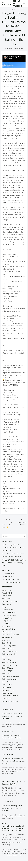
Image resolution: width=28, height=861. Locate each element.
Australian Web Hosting (9, 778)
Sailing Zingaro (7, 685)
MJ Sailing (6, 8)
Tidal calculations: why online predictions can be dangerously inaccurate (12, 716)
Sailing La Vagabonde (9, 651)
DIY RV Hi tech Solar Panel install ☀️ (7, 523)
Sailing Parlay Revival (9, 662)
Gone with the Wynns (9, 615)
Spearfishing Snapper (22, 522)
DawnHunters (6, 604)
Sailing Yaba (6, 682)
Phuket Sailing (8, 709)
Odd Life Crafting (7, 632)
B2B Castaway (7, 596)
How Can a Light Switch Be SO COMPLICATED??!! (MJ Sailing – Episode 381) (13, 547)
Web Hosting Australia (12, 582)
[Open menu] (24, 3)
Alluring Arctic (6, 590)
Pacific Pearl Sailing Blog (10, 635)
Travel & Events (7, 693)
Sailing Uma (6, 673)
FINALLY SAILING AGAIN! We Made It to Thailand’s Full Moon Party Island (14, 562)
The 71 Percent (7, 687)
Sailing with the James (9, 679)
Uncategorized (7, 698)
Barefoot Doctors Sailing (10, 601)
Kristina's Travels (7, 618)
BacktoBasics (6, 599)
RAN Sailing (6, 640)
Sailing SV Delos (7, 668)
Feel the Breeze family (9, 612)
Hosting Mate (7, 731)
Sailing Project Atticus (9, 665)
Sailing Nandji (6, 660)
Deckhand (9, 48)
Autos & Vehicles (7, 593)
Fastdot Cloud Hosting (12, 579)
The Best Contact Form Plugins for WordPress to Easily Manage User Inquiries (13, 761)
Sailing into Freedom (9, 648)
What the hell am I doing (10, 701)
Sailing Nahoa (6, 657)
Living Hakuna (7, 621)
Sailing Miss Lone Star (9, 654)
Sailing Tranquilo (7, 671)
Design (4, 607)
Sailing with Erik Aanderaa (11, 676)
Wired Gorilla (9, 574)
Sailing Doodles (7, 643)
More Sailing (6, 626)
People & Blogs (7, 637)
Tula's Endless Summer (10, 696)
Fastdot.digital (10, 576)
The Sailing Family (8, 690)
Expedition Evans (7, 610)
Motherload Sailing (8, 629)
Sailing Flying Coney (9, 646)
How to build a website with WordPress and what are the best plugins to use (13, 828)
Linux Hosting (8, 754)
